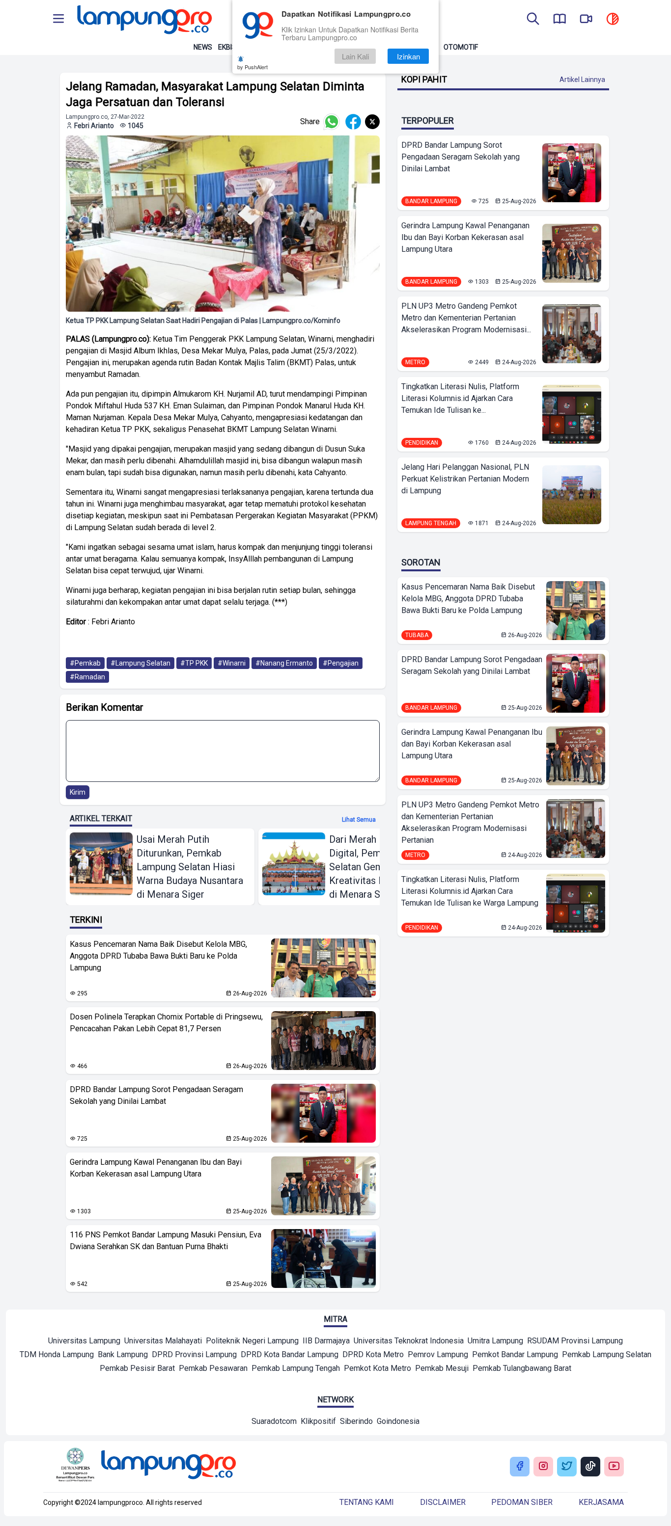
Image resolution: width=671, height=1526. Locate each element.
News (203, 47)
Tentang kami (366, 1502)
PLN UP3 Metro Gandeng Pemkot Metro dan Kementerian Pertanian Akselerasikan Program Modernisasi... (466, 317)
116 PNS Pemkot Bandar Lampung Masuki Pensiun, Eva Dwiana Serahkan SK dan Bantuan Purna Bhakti (165, 1240)
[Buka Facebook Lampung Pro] (520, 1467)
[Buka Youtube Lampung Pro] (614, 1467)
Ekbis (227, 47)
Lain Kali (355, 56)
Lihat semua (359, 819)
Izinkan (408, 56)
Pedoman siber (522, 1502)
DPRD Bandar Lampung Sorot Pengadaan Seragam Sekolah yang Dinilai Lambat (156, 1095)
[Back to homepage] (143, 19)
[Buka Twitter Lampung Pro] (567, 1467)
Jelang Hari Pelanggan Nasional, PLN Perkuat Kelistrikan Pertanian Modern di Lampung (465, 478)
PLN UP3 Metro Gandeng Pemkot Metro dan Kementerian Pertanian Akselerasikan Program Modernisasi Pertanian (470, 822)
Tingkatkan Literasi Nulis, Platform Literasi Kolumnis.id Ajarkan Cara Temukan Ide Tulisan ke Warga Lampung (469, 891)
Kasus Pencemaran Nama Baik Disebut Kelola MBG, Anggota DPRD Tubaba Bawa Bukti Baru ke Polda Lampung (158, 955)
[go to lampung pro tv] (586, 19)
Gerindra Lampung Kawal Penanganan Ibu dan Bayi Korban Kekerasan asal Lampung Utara (156, 1167)
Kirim (77, 792)
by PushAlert (252, 67)
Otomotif (461, 47)
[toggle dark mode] (612, 19)
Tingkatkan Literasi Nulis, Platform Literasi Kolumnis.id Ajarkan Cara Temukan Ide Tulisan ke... (460, 398)
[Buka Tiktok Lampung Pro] (590, 1467)
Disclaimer (443, 1502)
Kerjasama (601, 1502)
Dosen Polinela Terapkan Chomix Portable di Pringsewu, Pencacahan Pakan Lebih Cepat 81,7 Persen (166, 1022)
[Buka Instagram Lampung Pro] (543, 1467)
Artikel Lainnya (582, 79)
